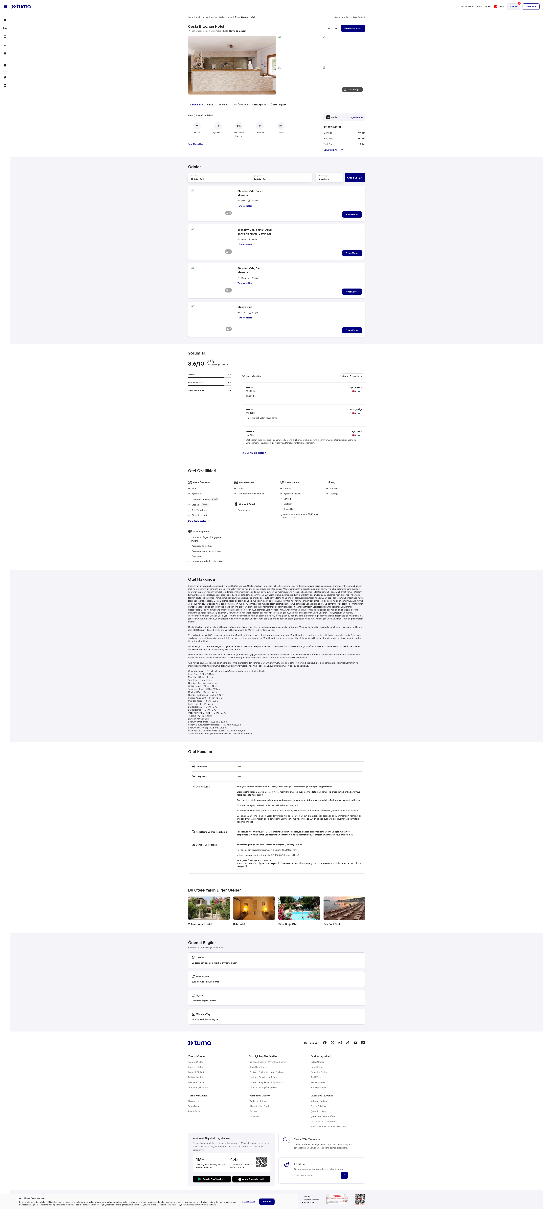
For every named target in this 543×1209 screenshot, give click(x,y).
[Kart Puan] (5, 65)
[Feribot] (5, 53)
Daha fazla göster (197, 520)
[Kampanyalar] (5, 77)
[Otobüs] (5, 37)
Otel (198, 17)
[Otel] (5, 28)
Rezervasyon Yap (353, 28)
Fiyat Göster (352, 214)
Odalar (210, 104)
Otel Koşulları (259, 104)
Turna (190, 17)
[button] (276, 65)
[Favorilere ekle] (329, 28)
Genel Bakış (196, 104)
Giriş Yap (531, 6)
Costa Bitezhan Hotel (245, 17)
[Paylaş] (336, 28)
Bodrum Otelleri (218, 17)
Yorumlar (223, 104)
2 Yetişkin (324, 179)
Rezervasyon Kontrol (471, 6)
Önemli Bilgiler (278, 104)
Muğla (205, 17)
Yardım (488, 6)
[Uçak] (5, 20)
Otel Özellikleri (240, 104)
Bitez (230, 17)
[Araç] (5, 45)
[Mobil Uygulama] (5, 86)
